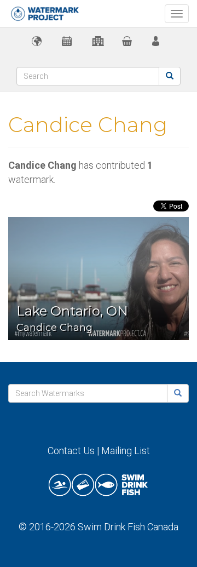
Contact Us (71, 450)
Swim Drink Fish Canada (128, 526)
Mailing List (125, 450)
